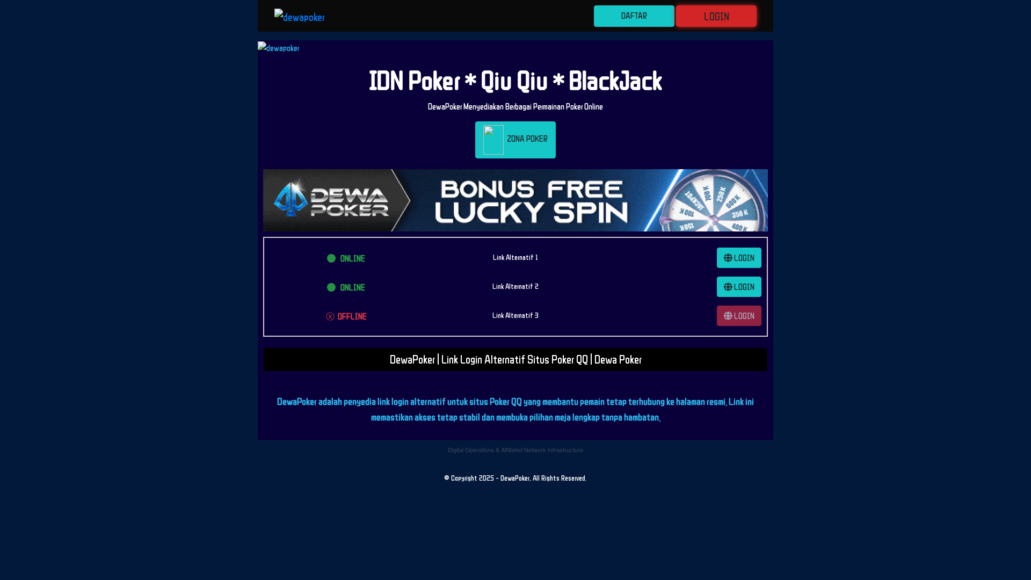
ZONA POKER (526, 139)
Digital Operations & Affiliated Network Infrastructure (515, 449)
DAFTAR (634, 15)
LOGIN (716, 16)
